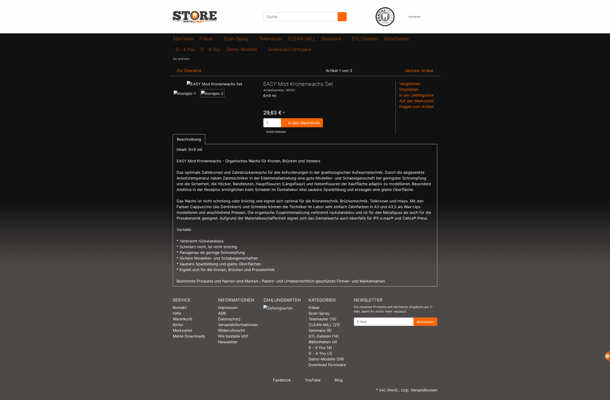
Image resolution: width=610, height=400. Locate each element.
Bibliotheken (397, 38)
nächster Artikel (419, 70)
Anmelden (414, 16)
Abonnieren (425, 322)
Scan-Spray (237, 38)
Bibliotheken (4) (323, 341)
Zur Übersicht (188, 70)
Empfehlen (408, 89)
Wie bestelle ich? (233, 336)
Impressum (228, 307)
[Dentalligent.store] (214, 16)
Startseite (183, 38)
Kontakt (180, 307)
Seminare (331, 38)
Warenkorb (182, 319)
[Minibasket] (432, 17)
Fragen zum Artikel (416, 106)
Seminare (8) (320, 330)
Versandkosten (424, 390)
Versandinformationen (238, 324)
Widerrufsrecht (231, 330)
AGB (222, 313)
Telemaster (270, 38)
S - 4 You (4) (320, 347)
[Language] (400, 16)
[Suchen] (342, 16)
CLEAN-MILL (302, 38)
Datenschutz (229, 319)
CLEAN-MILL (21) (324, 324)
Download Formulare (289, 49)
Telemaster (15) (322, 319)
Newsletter (228, 341)
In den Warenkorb (303, 122)
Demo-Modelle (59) (326, 359)
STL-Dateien (365, 38)
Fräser (206, 38)
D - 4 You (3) (320, 353)
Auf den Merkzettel (416, 100)
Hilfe (177, 313)
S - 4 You (185, 49)
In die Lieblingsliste (416, 95)
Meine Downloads (189, 336)
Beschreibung (189, 139)
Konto (178, 324)
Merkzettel (182, 330)
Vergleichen (409, 83)
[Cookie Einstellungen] (607, 356)
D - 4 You (210, 49)
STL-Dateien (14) (324, 336)
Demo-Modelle (242, 49)
